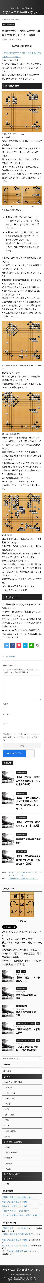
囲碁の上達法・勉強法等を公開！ (22, 1274)
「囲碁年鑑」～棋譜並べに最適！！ (23, 878)
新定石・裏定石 (11, 1098)
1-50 (7, 1184)
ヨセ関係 (8, 1163)
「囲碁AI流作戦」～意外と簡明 (15, 1211)
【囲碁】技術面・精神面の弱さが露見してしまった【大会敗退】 (28, 781)
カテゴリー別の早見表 (13, 1082)
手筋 (7, 1120)
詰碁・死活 (9, 1115)
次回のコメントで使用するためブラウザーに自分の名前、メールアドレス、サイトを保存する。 (21, 737)
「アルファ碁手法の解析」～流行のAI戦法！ (21, 1215)
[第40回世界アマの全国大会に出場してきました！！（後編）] (25, 645)
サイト (5, 724)
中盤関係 (8, 1158)
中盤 (7, 1109)
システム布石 (10, 1093)
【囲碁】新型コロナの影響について (17, 1197)
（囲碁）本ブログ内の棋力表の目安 (17, 1234)
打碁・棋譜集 (10, 1131)
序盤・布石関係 (11, 1152)
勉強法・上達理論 (14, 1142)
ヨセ (7, 1126)
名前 (5, 704)
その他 (8, 1169)
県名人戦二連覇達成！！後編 (14, 1202)
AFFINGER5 (32, 1280)
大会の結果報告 (9, 656)
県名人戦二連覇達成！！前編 (14, 1206)
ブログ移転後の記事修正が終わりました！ (20, 1251)
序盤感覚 (8, 1087)
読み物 (8, 1137)
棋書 (8, 1076)
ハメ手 (8, 1104)
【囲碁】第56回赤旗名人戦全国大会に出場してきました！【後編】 (28, 860)
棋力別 (8, 1147)
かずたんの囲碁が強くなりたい (22, 12)
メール (6, 714)
